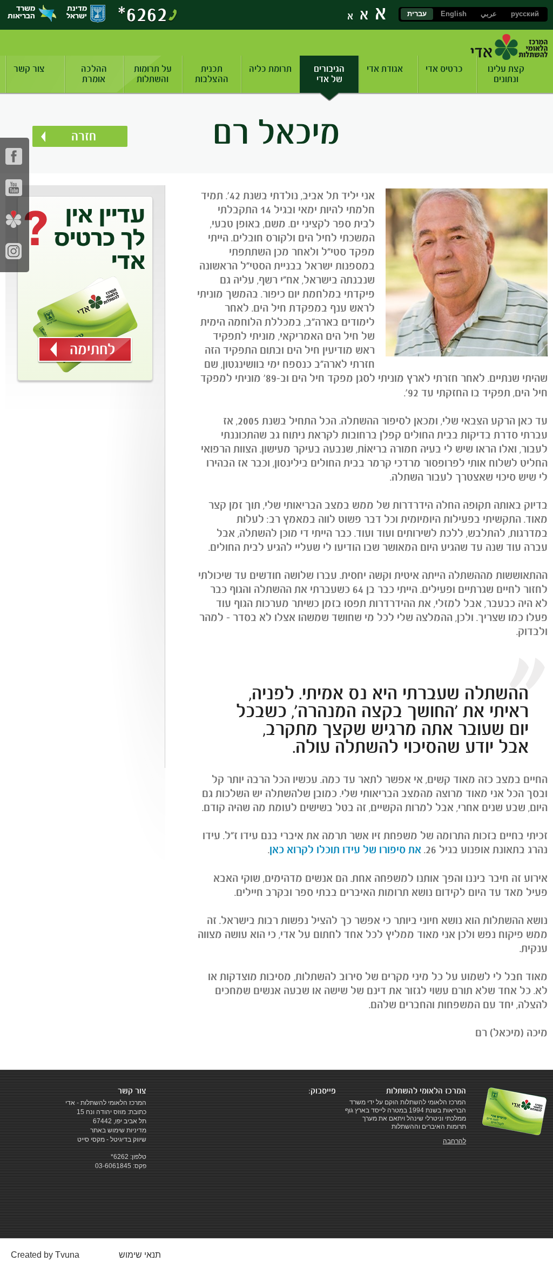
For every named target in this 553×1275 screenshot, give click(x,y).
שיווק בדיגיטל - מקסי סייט (111, 1139)
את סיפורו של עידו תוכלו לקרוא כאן (345, 849)
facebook (13, 156)
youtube (13, 187)
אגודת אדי (385, 69)
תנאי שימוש (140, 1254)
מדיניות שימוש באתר (118, 1130)
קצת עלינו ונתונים (506, 74)
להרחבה (454, 1141)
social (13, 219)
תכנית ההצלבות (211, 74)
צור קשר (29, 69)
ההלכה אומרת (94, 74)
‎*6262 (142, 14)
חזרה (83, 136)
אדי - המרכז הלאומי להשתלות (509, 47)
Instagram (13, 250)
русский (525, 14)
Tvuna (67, 1254)
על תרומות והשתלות (153, 74)
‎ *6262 (119, 1157)
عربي (489, 14)
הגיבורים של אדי (329, 74)
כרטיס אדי (444, 69)
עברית (417, 14)
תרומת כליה (270, 69)
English (454, 14)
